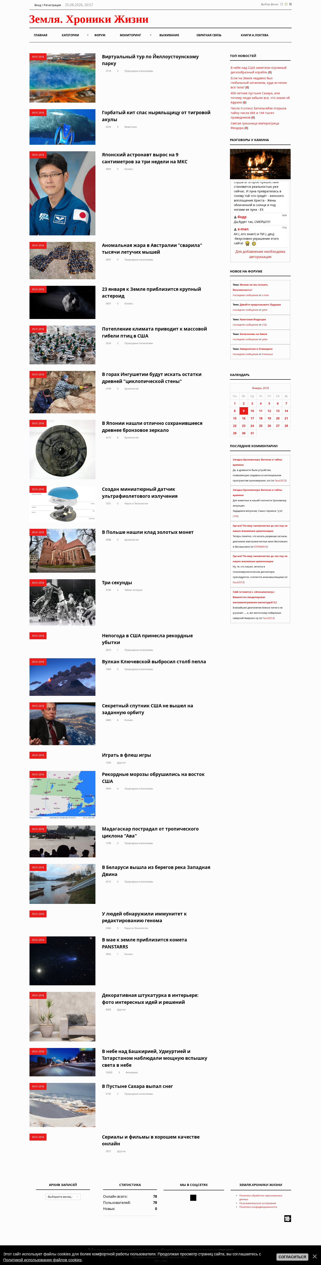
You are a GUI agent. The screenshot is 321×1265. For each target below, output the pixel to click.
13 (278, 411)
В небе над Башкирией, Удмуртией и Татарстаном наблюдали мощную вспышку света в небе (154, 1058)
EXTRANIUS (260, 546)
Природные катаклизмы (138, 70)
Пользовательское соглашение (257, 1203)
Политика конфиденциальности (258, 1206)
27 (278, 426)
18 (260, 418)
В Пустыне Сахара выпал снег (137, 1086)
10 (252, 411)
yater (265, 309)
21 (286, 418)
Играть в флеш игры (126, 755)
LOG (264, 324)
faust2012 (280, 480)
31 (252, 433)
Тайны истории (133, 589)
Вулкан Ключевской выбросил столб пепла (154, 661)
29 (234, 433)
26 (269, 426)
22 (234, 426)
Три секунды (117, 582)
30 (243, 433)
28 (286, 426)
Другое (121, 762)
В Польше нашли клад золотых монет (148, 532)
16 (243, 418)
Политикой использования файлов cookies (42, 1260)
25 (260, 426)
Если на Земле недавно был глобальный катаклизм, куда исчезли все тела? (259, 82)
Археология (131, 388)
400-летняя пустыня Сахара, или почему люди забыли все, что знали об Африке (260, 97)
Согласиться (292, 1257)
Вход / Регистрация (47, 5)
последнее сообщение (245, 295)
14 (286, 411)
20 (278, 418)
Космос (128, 169)
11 (260, 411)
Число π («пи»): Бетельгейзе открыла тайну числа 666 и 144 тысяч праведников (258, 112)
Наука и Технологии (136, 503)
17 (252, 418)
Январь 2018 (260, 388)
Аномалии (132, 1072)
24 (252, 426)
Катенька (267, 354)
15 (234, 418)
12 (269, 411)
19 (269, 418)
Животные (130, 126)
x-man (265, 295)
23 (243, 426)
